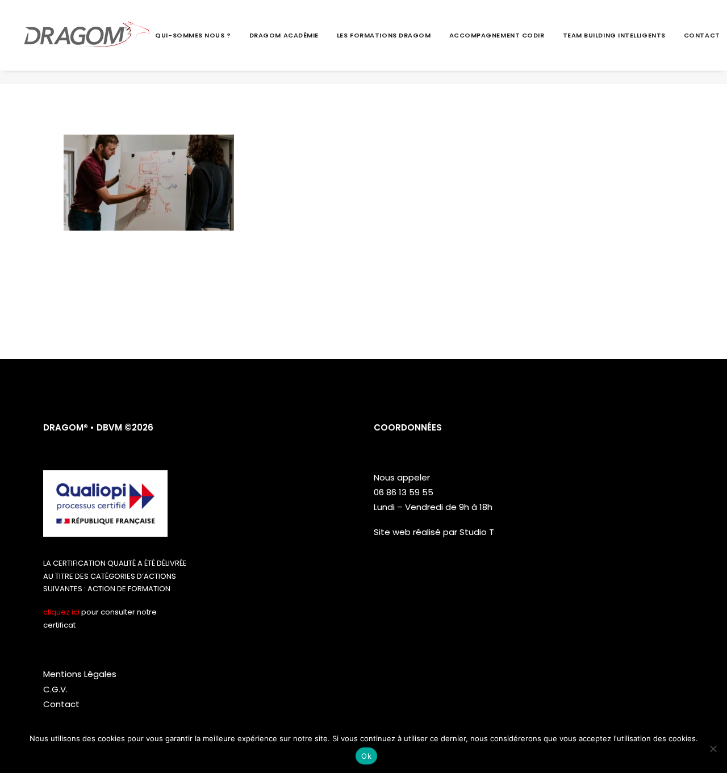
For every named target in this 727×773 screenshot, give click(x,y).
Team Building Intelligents (614, 35)
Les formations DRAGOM (384, 35)
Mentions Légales (79, 674)
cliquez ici (61, 612)
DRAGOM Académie (284, 35)
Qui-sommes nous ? (193, 35)
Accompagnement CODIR (497, 35)
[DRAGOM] (87, 35)
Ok (366, 756)
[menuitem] (197, 35)
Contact (702, 35)
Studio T (476, 532)
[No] (712, 748)
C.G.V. (55, 689)
